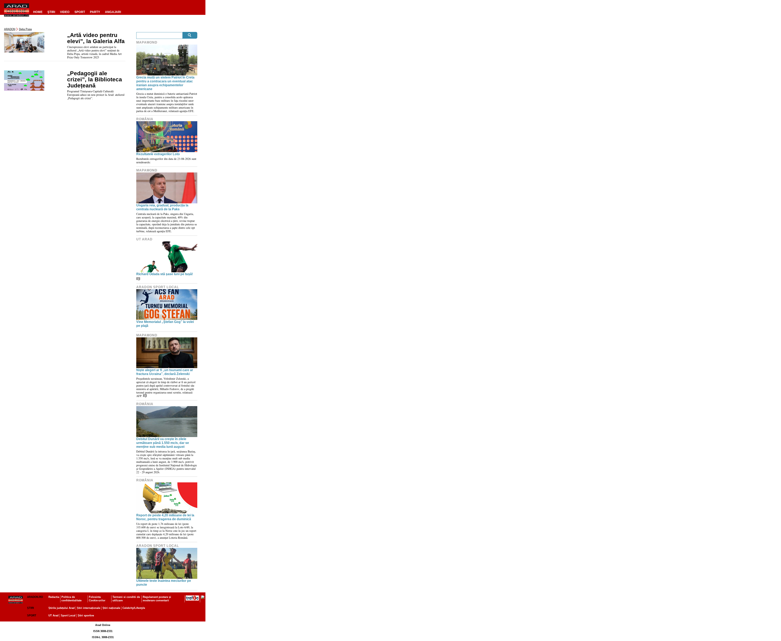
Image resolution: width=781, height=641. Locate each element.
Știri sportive (86, 615)
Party (95, 12)
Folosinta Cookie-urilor (97, 598)
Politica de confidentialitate (71, 598)
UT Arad (144, 239)
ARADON (9, 29)
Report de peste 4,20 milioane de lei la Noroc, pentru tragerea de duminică (165, 517)
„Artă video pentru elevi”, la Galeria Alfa (96, 38)
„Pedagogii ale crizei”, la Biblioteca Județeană (94, 79)
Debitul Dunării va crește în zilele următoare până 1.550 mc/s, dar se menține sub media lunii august (162, 442)
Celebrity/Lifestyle (133, 607)
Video (65, 12)
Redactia (53, 596)
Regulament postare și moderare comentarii (157, 598)
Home (38, 12)
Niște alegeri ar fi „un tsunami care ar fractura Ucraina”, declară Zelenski (164, 372)
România (144, 119)
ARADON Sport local (157, 287)
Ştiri (51, 12)
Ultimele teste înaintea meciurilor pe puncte (163, 582)
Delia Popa (25, 29)
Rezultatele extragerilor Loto (158, 154)
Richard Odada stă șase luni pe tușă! (164, 274)
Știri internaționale (88, 607)
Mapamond (146, 42)
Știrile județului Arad (61, 607)
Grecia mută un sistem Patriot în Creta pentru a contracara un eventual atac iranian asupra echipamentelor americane (165, 83)
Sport (79, 12)
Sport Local (68, 615)
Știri (30, 607)
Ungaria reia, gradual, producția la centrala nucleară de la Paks (162, 207)
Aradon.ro (35, 596)
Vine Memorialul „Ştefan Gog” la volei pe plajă (165, 323)
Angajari (113, 12)
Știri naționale (111, 607)
